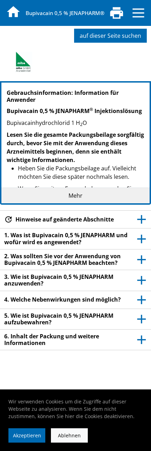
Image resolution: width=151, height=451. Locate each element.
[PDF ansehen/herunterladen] (116, 13)
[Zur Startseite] (13, 12)
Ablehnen (69, 435)
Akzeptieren (27, 435)
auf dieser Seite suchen (110, 36)
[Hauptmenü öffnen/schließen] (138, 13)
